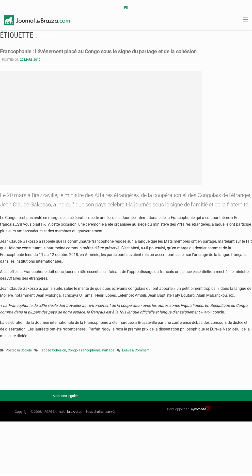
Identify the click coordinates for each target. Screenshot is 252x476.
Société (26, 350)
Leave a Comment (136, 350)
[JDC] (37, 20)
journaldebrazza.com (69, 412)
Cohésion (59, 350)
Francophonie (89, 350)
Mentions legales (65, 396)
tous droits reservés (101, 412)
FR (126, 8)
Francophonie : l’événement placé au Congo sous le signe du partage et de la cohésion (98, 51)
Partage (108, 350)
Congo (73, 350)
